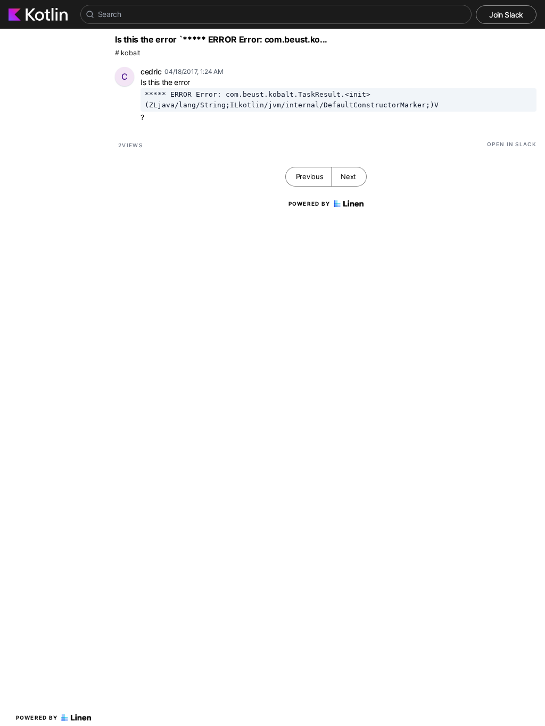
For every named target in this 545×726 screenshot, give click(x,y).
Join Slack (506, 14)
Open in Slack (511, 144)
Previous (310, 176)
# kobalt (128, 53)
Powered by (37, 717)
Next (348, 176)
